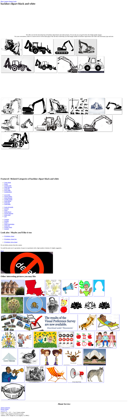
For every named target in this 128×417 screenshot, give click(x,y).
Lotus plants (7, 182)
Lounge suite (7, 185)
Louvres (6, 208)
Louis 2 (6, 222)
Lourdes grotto (8, 199)
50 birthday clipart (9, 236)
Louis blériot (7, 201)
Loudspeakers (8, 192)
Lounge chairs (8, 227)
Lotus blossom (8, 198)
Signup (11, 1)
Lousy (6, 210)
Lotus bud (7, 202)
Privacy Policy (5, 409)
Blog (2, 1)
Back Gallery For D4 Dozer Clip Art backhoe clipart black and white (113, 111)
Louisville (7, 188)
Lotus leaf (7, 225)
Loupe (6, 184)
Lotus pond (7, 215)
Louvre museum (8, 213)
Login (14, 1)
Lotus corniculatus (9, 224)
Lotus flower (7, 212)
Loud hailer (7, 204)
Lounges (6, 219)
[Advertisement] (64, 19)
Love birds (7, 195)
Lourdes (6, 221)
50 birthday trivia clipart (10, 242)
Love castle (7, 190)
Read (2, 251)
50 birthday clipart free (10, 239)
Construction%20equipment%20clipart (32, 112)
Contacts (6, 1)
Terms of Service (5, 407)
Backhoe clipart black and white (9, 53)
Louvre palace (8, 196)
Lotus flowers (8, 187)
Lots (5, 216)
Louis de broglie (8, 207)
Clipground (8, 412)
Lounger (6, 229)
